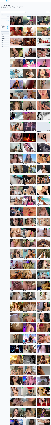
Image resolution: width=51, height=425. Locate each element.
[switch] (8, 16)
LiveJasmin (3, 26)
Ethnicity (3, 36)
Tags (2, 40)
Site (2, 18)
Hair (2, 46)
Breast (2, 44)
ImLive (3, 28)
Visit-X (3, 29)
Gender (3, 32)
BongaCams (3, 25)
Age (2, 34)
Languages (3, 38)
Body (2, 42)
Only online (2, 16)
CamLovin (3, 0)
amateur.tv (3, 27)
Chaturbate (3, 20)
